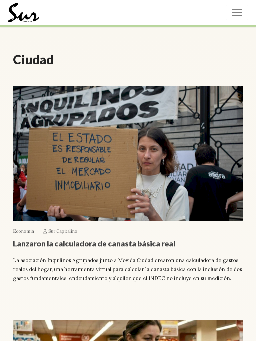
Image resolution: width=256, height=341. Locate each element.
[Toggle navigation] (237, 12)
